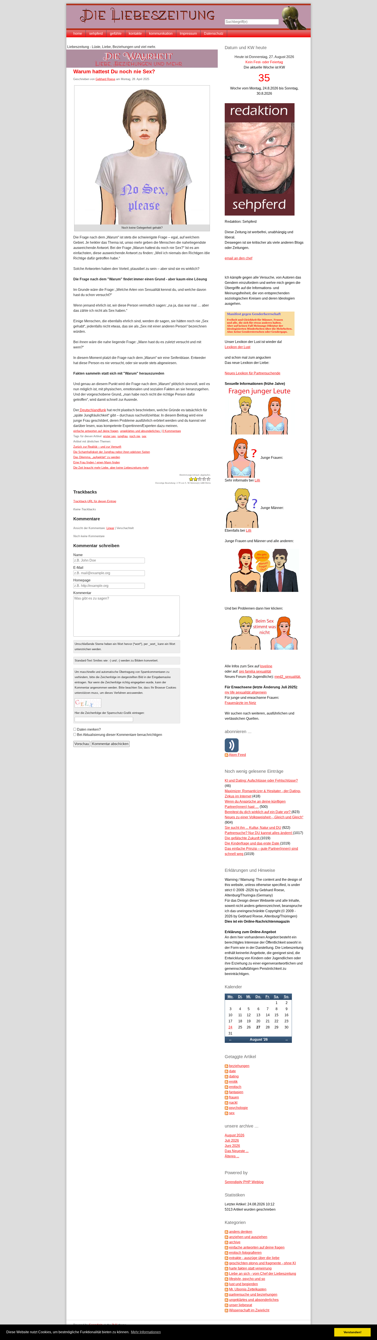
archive (234, 1242)
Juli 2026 (232, 1140)
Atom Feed (237, 755)
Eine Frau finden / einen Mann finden (96, 462)
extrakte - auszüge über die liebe (254, 1258)
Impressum (188, 33)
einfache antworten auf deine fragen (95, 431)
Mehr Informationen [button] (146, 1332)
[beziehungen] (226, 1066)
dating (234, 1076)
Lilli (257, 480)
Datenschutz (213, 33)
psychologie (238, 1108)
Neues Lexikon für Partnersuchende (252, 373)
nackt (233, 1102)
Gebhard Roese (105, 79)
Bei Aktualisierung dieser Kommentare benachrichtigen (119, 735)
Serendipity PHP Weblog (244, 1182)
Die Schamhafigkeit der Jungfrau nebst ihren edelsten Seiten (111, 452)
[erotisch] (226, 1087)
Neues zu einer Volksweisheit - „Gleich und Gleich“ (264, 817)
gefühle (116, 33)
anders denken (240, 1232)
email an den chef (238, 258)
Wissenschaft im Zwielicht (249, 1310)
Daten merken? (89, 729)
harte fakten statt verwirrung (250, 1268)
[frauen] (226, 1097)
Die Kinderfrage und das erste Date (252, 843)
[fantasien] (226, 1092)
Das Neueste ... (236, 1151)
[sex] (226, 1113)
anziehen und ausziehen (248, 1237)
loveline (266, 666)
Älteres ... (232, 1156)
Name (78, 555)
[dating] (226, 1076)
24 (230, 1027)
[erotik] (226, 1081)
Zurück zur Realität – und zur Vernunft (97, 446)
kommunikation (161, 33)
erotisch (235, 1087)
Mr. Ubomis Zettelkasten (247, 1289)
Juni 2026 (232, 1146)
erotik (233, 1081)
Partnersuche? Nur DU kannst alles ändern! (259, 833)
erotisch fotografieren (245, 1252)
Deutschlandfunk (92, 410)
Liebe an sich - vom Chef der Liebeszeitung (262, 1273)
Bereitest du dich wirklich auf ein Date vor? (258, 812)
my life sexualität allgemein (246, 692)
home (77, 33)
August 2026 (234, 1135)
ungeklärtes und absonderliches (140, 431)
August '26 (259, 1039)
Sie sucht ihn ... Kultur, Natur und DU (253, 827)
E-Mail (78, 567)
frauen (234, 1097)
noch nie (134, 436)
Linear (110, 528)
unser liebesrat (240, 1305)
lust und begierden (243, 1284)
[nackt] (226, 1102)
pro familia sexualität (255, 671)
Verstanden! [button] (353, 1332)
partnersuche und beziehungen (253, 1294)
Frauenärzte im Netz (240, 703)
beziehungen (239, 1066)
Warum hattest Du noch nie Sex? (114, 71)
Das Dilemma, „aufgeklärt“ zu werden (96, 457)
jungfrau (123, 436)
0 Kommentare (171, 431)
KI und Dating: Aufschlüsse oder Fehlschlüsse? (261, 780)
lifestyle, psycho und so (247, 1279)
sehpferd (96, 33)
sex (144, 436)
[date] (226, 1071)
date (232, 1071)
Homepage (82, 580)
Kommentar (82, 593)
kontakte (135, 33)
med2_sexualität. (287, 677)
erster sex (109, 436)
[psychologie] (226, 1108)
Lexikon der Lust (237, 347)
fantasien (236, 1092)
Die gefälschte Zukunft (242, 838)
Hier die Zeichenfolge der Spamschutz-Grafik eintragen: (110, 713)
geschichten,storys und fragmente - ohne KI (262, 1263)
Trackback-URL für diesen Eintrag (94, 501)
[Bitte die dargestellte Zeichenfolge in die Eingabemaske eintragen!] (88, 703)
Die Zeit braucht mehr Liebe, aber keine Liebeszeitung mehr (111, 467)
